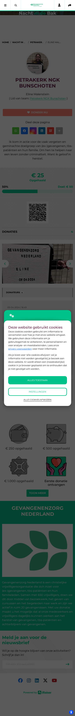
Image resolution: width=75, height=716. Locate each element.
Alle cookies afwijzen (37, 400)
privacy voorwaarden (20, 348)
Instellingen (37, 391)
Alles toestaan (37, 380)
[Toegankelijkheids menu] (71, 712)
